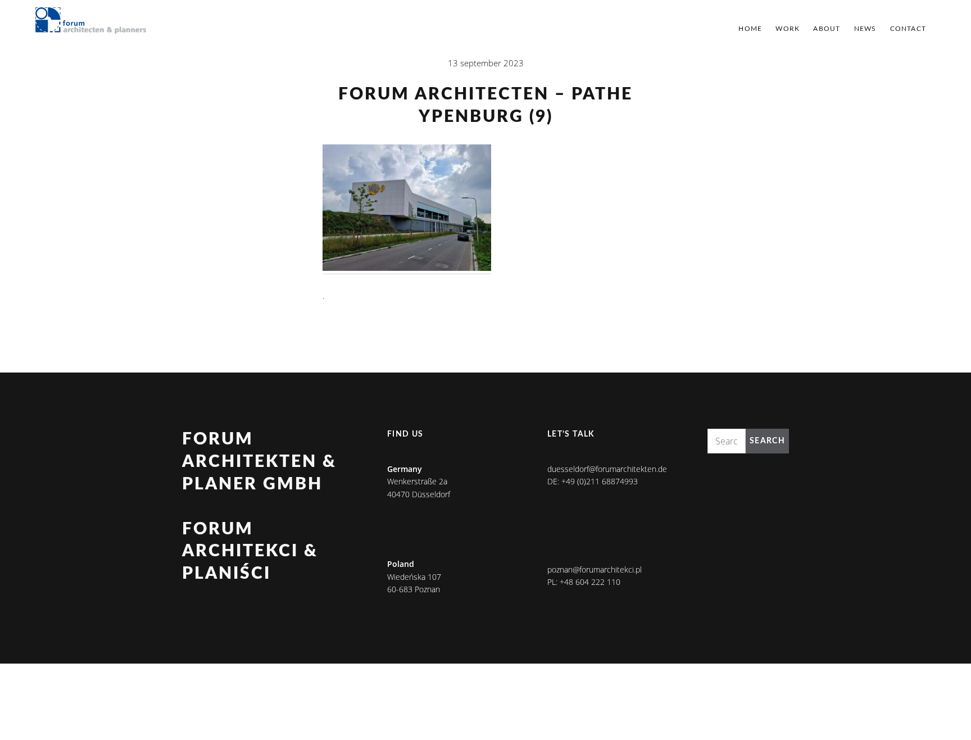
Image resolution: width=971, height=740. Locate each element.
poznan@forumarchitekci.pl (594, 569)
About (826, 28)
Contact (908, 28)
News (865, 28)
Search (767, 441)
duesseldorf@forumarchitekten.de (607, 469)
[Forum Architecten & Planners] (91, 21)
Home (750, 28)
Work (787, 28)
